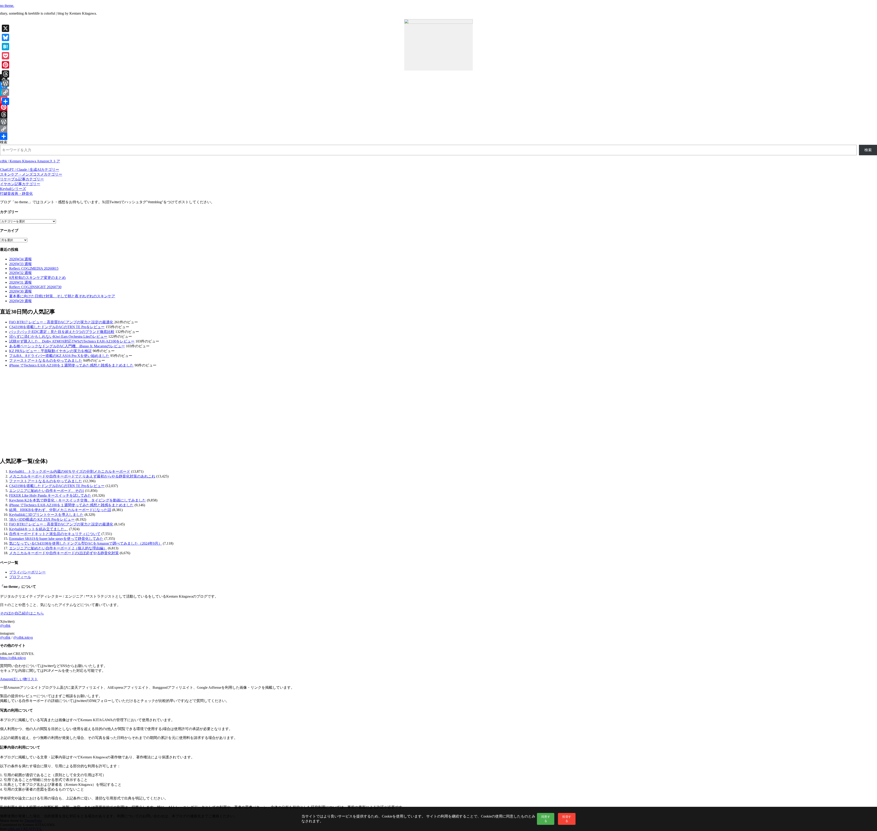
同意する (545, 819)
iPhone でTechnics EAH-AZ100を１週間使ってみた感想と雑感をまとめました (71, 365)
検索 (3, 142)
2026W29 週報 (20, 301)
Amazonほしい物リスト (19, 679)
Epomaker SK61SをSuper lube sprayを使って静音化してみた (56, 539)
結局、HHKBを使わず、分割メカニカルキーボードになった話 (60, 510)
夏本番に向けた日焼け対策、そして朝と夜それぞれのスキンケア (62, 296)
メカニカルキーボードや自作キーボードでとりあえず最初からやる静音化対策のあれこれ (82, 476)
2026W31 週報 (20, 282)
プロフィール (20, 577)
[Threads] (438, 114)
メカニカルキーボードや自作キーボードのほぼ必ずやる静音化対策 (64, 553)
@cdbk (5, 626)
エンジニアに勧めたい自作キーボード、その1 (46, 491)
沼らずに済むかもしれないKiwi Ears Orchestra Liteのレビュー (58, 336)
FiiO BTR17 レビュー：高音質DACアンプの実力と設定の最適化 (61, 322)
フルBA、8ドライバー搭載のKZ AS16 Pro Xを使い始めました (59, 356)
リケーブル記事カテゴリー (22, 179)
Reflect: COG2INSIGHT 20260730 (35, 287)
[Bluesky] (438, 85)
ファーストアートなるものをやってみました (45, 360)
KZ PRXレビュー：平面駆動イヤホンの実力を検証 (50, 351)
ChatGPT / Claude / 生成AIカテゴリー (29, 169)
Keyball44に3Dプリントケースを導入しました (46, 515)
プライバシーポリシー (27, 572)
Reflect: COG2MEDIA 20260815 (33, 268)
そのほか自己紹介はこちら (22, 613)
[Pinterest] (438, 107)
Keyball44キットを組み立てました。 (38, 529)
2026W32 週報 (20, 273)
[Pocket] (438, 99)
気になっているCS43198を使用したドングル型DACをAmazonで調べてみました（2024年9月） (85, 543)
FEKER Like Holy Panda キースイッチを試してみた (50, 495)
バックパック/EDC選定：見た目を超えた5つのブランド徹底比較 (61, 332)
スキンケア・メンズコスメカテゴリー (31, 174)
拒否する (566, 819)
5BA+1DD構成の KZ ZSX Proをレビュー (42, 519)
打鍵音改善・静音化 (16, 193)
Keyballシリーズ (13, 189)
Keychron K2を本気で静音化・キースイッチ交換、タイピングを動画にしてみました (77, 500)
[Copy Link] (438, 129)
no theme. (7, 6)
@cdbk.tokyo (23, 637)
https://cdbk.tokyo (13, 658)
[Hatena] (438, 92)
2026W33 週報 (20, 264)
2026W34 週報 (20, 259)
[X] (438, 78)
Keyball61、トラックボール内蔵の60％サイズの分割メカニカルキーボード (69, 471)
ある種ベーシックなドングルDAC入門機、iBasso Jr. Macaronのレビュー (67, 346)
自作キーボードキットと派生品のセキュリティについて (54, 534)
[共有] (438, 136)
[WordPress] (438, 121)
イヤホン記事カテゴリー (20, 184)
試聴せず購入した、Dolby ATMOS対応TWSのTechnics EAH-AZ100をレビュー (72, 341)
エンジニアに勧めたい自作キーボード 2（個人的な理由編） (58, 548)
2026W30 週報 (20, 291)
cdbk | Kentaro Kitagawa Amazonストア (30, 161)
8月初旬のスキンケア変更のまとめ (37, 278)
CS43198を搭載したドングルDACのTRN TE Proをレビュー (57, 327)
